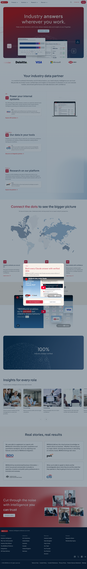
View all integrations (34, 302)
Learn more (52, 302)
